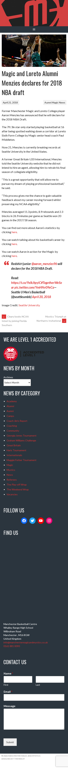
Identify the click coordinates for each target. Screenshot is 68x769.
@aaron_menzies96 (44, 264)
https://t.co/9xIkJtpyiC (26, 283)
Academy (12, 401)
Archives (8, 377)
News (62, 102)
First (6, 684)
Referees (12, 479)
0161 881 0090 (11, 646)
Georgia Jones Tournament (21, 435)
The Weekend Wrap (18, 489)
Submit (10, 742)
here (14, 232)
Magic (55, 102)
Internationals (14, 455)
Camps (10, 415)
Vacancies (12, 494)
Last (38, 684)
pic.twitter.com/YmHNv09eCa (34, 287)
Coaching (12, 425)
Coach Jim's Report (17, 420)
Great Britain (14, 445)
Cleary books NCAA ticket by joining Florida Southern (15, 321)
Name (8, 673)
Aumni (47, 102)
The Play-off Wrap (17, 484)
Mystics (11, 469)
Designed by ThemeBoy (13, 759)
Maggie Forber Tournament (21, 460)
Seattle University (29, 305)
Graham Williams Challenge (21, 440)
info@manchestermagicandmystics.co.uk (25, 642)
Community (13, 430)
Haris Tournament (16, 450)
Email (8, 691)
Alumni (10, 406)
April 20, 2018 (41, 297)
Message (9, 706)
